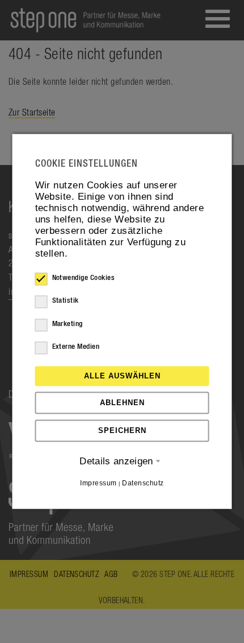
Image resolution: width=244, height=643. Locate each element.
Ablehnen (122, 402)
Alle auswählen (122, 376)
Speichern (122, 430)
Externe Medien (76, 347)
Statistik (65, 300)
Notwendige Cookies (83, 278)
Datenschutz (142, 483)
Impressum (98, 483)
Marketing (67, 324)
